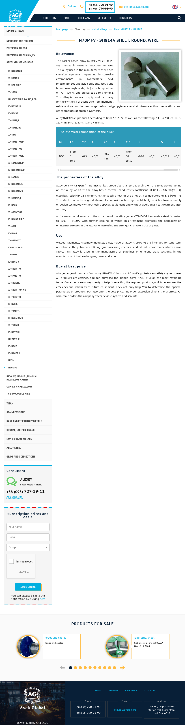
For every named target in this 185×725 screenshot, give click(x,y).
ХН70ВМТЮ (14, 297)
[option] (48, 646)
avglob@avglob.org (136, 6)
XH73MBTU (14, 311)
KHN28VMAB (15, 71)
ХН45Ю (12, 134)
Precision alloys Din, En (21, 55)
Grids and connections (21, 456)
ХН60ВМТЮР (15, 212)
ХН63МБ (12, 254)
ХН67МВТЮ (14, 275)
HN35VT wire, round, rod (22, 99)
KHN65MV (13, 261)
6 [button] (94, 667)
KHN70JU (13, 304)
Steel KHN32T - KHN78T (20, 62)
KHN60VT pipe (16, 219)
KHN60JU (13, 233)
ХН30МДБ (13, 78)
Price (67, 18)
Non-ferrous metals (19, 438)
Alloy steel (14, 447)
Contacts (125, 18)
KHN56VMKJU (15, 184)
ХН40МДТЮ (14, 127)
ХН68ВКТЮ (14, 282)
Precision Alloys (17, 48)
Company (84, 18)
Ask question (15, 496)
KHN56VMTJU (15, 191)
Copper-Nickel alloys (20, 386)
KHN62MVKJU (15, 247)
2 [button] (75, 667)
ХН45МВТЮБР (16, 141)
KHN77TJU (14, 332)
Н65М (11, 360)
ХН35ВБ (12, 92)
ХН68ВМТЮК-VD (17, 289)
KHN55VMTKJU (16, 169)
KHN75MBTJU (15, 318)
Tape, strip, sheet (144, 637)
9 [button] (109, 667)
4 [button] (85, 667)
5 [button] (90, 667)
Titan (10, 403)
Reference (104, 18)
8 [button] (104, 667)
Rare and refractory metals (24, 421)
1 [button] (70, 667)
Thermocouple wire (18, 393)
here (42, 599)
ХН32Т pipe (14, 85)
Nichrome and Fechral (20, 41)
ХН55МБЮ (13, 176)
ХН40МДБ (13, 120)
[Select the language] (176, 7)
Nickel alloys (15, 31)
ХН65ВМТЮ (14, 268)
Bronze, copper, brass (21, 430)
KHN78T (12, 346)
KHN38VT (13, 113)
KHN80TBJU (14, 353)
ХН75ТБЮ (13, 325)
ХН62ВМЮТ (14, 240)
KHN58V (12, 205)
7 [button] (99, 667)
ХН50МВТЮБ (15, 148)
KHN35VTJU (14, 106)
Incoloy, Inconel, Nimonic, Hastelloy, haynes (22, 378)
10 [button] (114, 667)
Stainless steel (16, 412)
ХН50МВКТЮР (16, 162)
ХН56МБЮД (14, 198)
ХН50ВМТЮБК (16, 155)
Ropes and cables (55, 637)
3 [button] (80, 667)
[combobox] (72, 7)
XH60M (12, 226)
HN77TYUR (14, 339)
